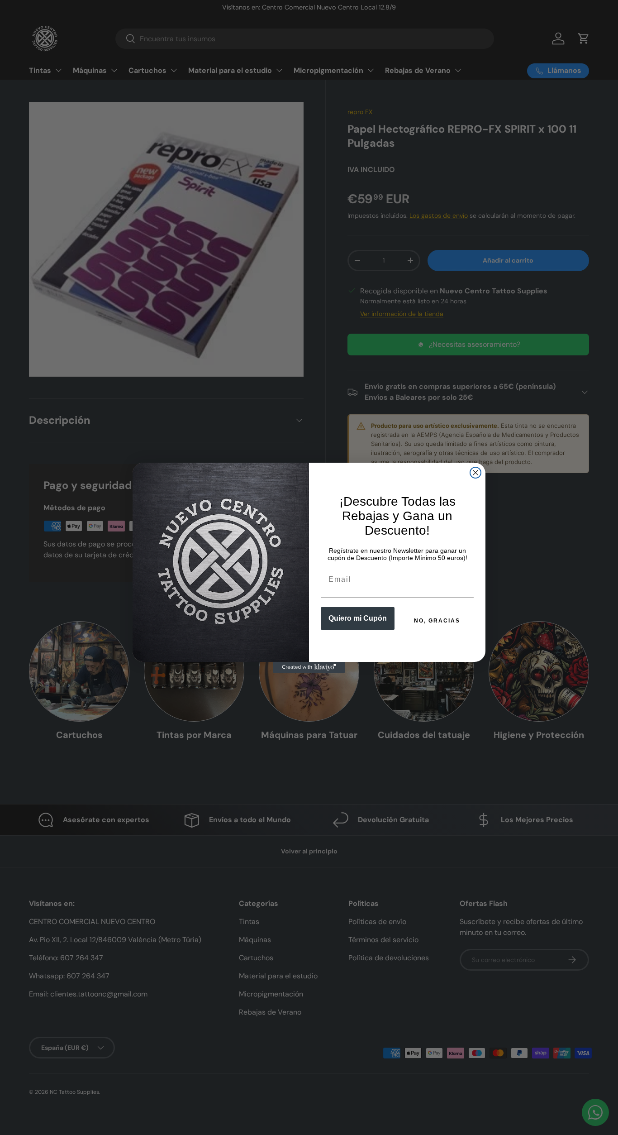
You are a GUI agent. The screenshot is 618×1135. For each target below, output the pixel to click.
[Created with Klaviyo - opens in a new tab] (309, 667)
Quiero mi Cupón (357, 618)
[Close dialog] (475, 472)
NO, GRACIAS (437, 621)
